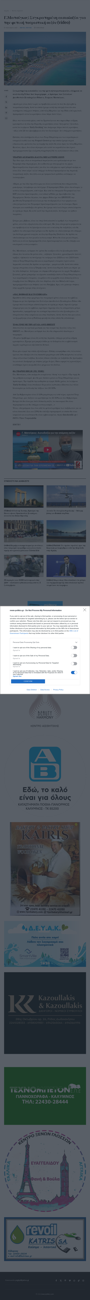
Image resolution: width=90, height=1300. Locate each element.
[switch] (74, 647)
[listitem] (45, 642)
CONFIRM (28, 681)
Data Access (45, 690)
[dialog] (45, 650)
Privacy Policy (58, 690)
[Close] (85, 610)
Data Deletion (32, 690)
